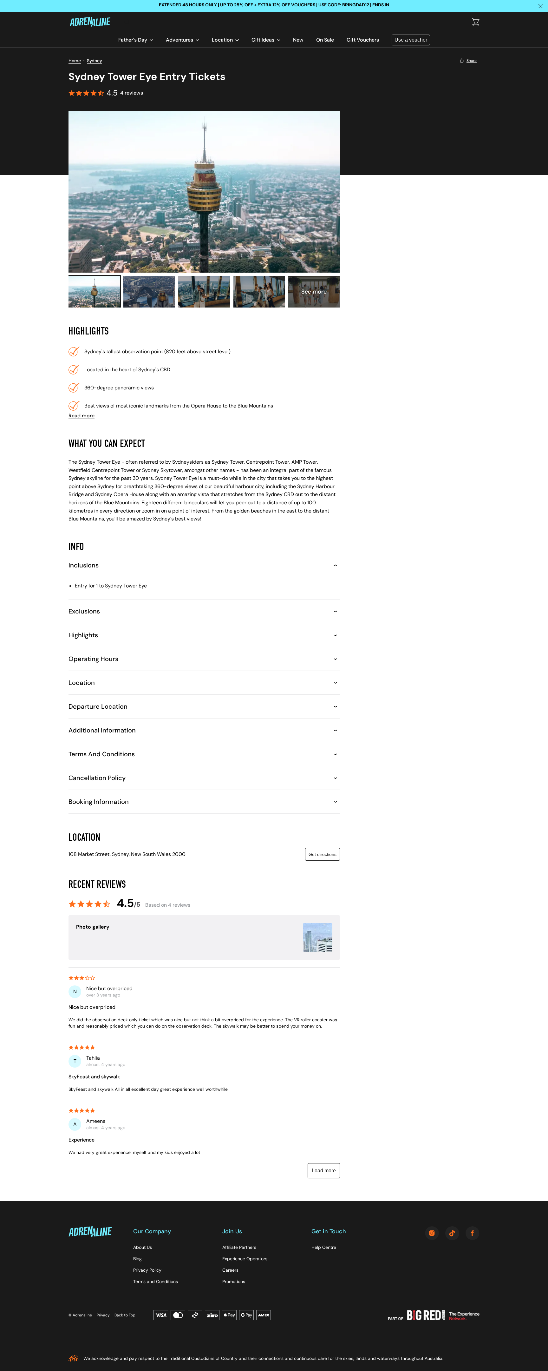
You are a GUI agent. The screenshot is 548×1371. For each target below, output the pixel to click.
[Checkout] (476, 22)
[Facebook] (473, 1233)
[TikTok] (452, 1233)
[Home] (94, 22)
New (298, 39)
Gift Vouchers (363, 39)
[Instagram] (432, 1233)
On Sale (325, 39)
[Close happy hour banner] (540, 6)
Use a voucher (411, 40)
